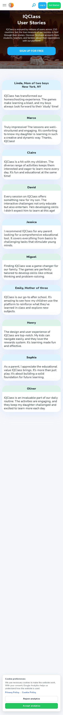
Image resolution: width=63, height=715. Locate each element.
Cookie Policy (29, 692)
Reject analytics (31, 698)
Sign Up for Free (31, 51)
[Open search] (34, 5)
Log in (42, 5)
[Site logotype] (12, 5)
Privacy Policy (12, 692)
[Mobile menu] (4, 5)
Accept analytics (31, 705)
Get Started (54, 5)
